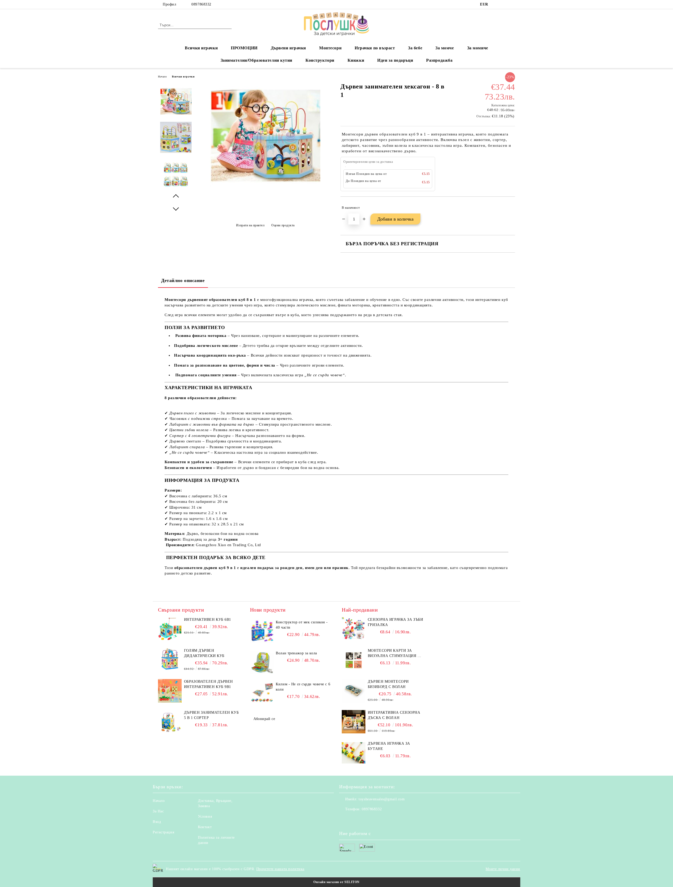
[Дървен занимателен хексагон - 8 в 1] (265, 191)
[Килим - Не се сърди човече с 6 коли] (262, 693)
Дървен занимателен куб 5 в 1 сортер (211, 715)
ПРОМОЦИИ (244, 48)
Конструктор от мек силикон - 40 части (302, 624)
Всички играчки (201, 48)
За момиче (477, 48)
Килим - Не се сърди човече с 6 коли (303, 686)
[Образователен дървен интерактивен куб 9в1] (170, 701)
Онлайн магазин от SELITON (336, 882)
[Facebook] (496, 4)
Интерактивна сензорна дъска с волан (394, 715)
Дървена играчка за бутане (389, 746)
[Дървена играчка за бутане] (353, 753)
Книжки (356, 60)
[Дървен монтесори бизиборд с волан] (353, 691)
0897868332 (201, 4)
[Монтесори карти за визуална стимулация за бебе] (353, 660)
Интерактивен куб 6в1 (207, 620)
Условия (205, 816)
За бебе (415, 48)
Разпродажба (439, 60)
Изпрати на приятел (250, 225)
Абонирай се (264, 719)
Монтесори (330, 48)
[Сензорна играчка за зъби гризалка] (353, 629)
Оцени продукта (283, 225)
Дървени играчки (288, 48)
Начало (162, 76)
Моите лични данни (503, 869)
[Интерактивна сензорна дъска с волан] (353, 722)
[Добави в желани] (511, 208)
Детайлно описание (183, 280)
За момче (444, 48)
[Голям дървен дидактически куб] (169, 670)
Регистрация (163, 832)
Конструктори (319, 60)
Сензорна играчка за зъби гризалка (395, 622)
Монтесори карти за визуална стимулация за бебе (395, 654)
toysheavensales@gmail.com (382, 799)
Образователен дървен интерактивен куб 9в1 (208, 684)
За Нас (158, 811)
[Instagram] (504, 4)
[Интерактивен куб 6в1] (170, 639)
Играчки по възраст (375, 48)
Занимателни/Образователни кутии (256, 60)
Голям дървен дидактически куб (204, 653)
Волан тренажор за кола (296, 653)
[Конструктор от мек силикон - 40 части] (262, 631)
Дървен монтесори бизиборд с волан (388, 684)
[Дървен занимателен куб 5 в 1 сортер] (170, 732)
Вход (157, 822)
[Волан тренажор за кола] (262, 662)
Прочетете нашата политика (280, 869)
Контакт (205, 827)
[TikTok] (512, 4)
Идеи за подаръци (395, 60)
